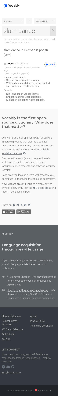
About (33, 316)
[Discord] (8, 367)
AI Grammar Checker (18, 276)
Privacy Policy (37, 321)
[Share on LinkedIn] (29, 205)
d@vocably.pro (13, 372)
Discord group (43, 187)
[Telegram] (4, 367)
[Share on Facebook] (14, 205)
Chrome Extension (11, 316)
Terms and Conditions (41, 325)
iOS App (6, 338)
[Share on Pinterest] (25, 205)
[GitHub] (12, 367)
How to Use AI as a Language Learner (27, 290)
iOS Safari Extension (12, 329)
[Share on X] (21, 205)
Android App (8, 334)
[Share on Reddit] (18, 205)
